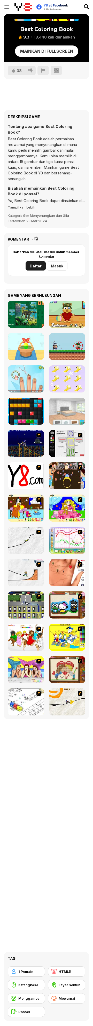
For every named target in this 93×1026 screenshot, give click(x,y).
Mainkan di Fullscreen (46, 51)
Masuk (57, 266)
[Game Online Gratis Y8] (23, 7)
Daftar (36, 266)
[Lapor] (43, 70)
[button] (21, 207)
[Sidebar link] (7, 7)
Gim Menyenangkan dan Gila (46, 215)
